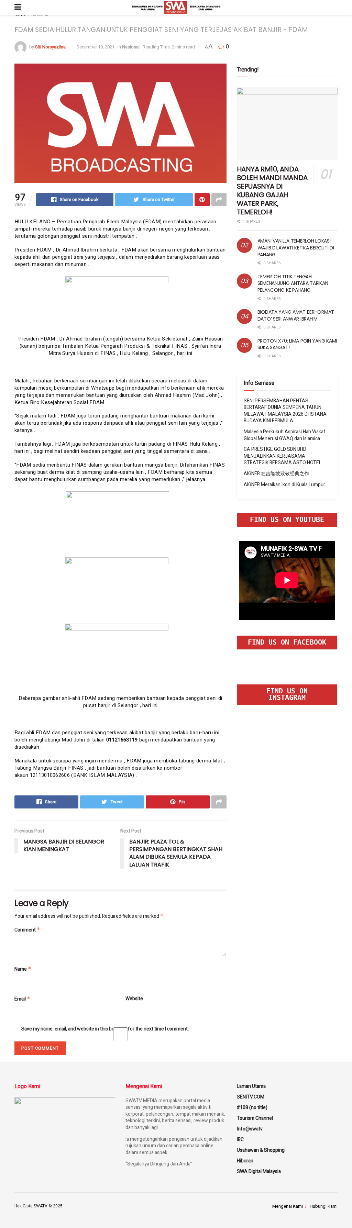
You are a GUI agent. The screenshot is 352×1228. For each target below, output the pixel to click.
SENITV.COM (250, 1097)
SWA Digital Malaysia (259, 1171)
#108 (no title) (252, 1107)
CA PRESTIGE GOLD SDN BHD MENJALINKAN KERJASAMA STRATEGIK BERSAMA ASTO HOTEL (282, 456)
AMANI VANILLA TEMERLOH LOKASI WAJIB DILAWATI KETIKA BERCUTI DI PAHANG (295, 247)
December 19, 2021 (95, 47)
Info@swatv (250, 1128)
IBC (240, 1139)
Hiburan (245, 1160)
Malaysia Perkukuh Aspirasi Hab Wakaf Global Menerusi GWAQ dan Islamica (285, 435)
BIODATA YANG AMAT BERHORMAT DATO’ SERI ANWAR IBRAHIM (295, 315)
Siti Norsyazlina (50, 47)
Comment (27, 930)
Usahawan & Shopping (261, 1150)
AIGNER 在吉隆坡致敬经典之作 (276, 473)
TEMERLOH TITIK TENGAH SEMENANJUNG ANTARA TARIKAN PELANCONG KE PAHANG (292, 283)
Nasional (131, 47)
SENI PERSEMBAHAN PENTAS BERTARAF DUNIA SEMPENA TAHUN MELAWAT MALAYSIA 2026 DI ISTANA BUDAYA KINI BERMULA (285, 411)
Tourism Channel (255, 1118)
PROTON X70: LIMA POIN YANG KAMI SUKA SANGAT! (297, 344)
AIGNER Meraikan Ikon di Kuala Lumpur (284, 484)
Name (22, 969)
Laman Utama (251, 1086)
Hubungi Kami (324, 1206)
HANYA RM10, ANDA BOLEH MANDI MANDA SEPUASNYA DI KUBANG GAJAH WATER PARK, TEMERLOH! (272, 190)
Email (22, 999)
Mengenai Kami (287, 1206)
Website (134, 998)
